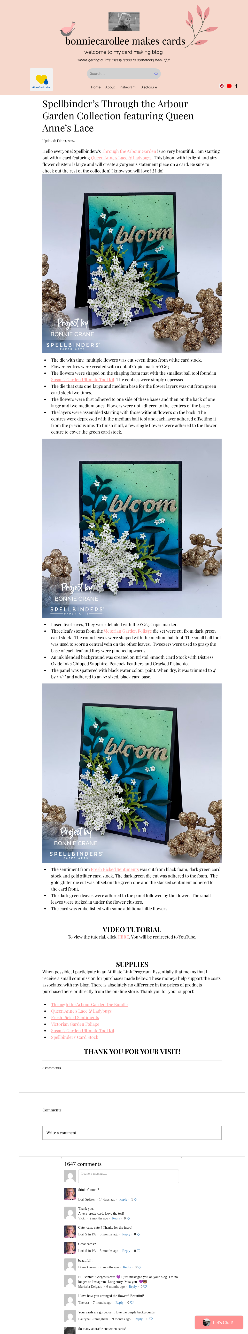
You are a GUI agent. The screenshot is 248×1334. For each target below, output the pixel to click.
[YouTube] (229, 86)
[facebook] (236, 86)
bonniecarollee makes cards (125, 40)
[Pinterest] (221, 86)
